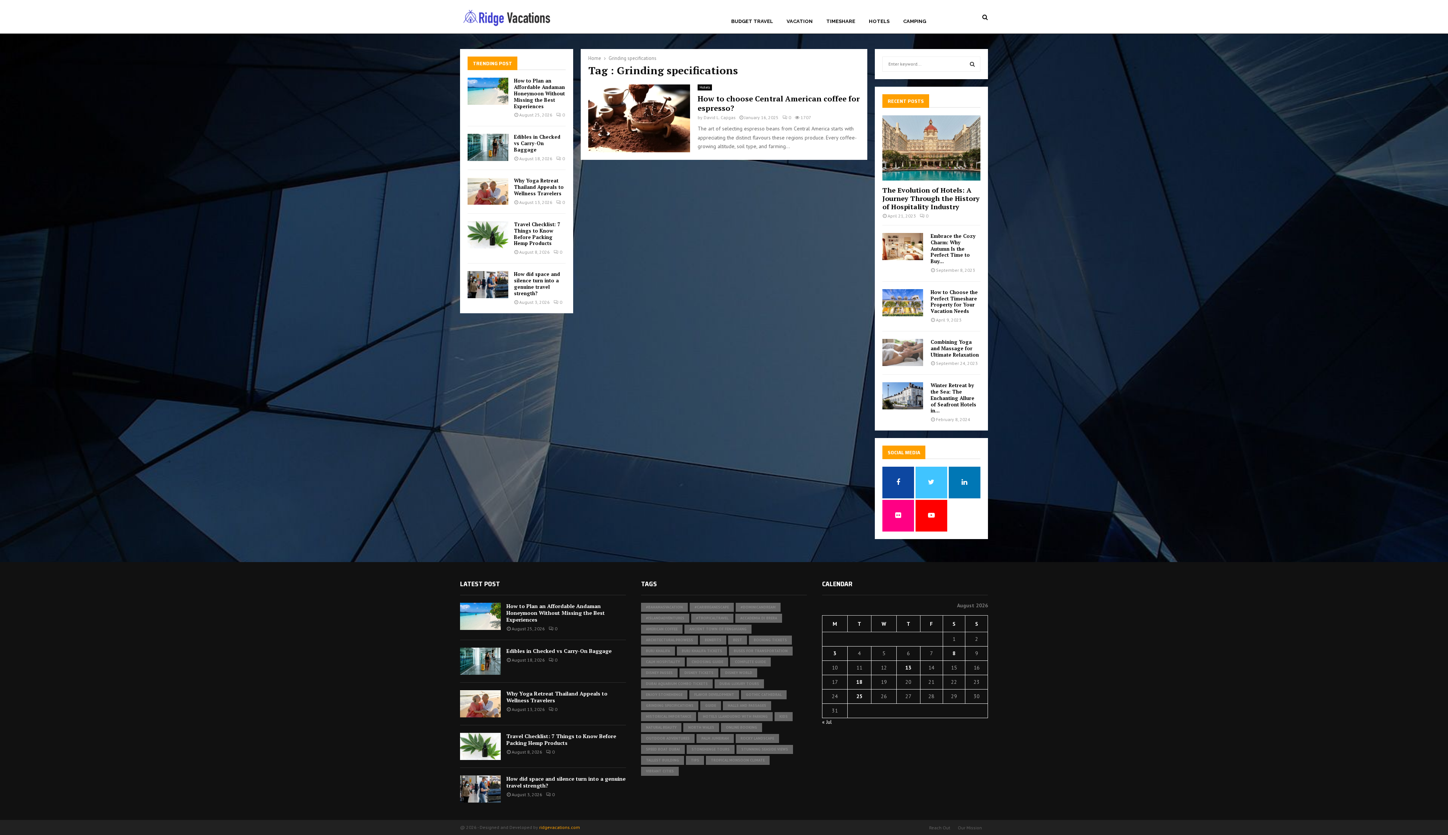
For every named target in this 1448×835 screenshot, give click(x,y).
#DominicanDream (758, 607)
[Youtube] (974, 17)
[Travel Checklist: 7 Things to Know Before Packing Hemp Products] (488, 234)
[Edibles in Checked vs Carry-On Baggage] (488, 147)
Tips (695, 760)
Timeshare (840, 21)
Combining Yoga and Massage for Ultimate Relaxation (955, 348)
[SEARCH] (972, 64)
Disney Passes (659, 672)
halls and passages (747, 705)
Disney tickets (698, 672)
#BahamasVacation (664, 607)
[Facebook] (947, 17)
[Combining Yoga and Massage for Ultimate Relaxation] (902, 352)
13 (908, 667)
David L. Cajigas (720, 117)
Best (737, 639)
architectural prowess (669, 639)
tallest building (662, 760)
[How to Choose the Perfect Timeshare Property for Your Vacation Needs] (902, 302)
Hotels (879, 21)
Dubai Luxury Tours (739, 683)
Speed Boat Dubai (663, 749)
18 (859, 682)
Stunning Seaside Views (764, 749)
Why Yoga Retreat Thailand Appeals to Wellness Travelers (539, 187)
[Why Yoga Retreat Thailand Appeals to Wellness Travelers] (488, 191)
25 (859, 696)
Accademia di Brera (758, 618)
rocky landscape (757, 738)
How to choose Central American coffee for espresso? (779, 103)
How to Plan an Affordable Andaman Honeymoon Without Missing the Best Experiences (539, 93)
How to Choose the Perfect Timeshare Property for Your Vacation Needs (954, 301)
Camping (914, 21)
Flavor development (714, 694)
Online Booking (741, 727)
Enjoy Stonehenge (664, 694)
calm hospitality (663, 661)
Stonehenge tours (711, 749)
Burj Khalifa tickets (702, 650)
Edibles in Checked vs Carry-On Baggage (537, 143)
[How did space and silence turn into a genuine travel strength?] (488, 284)
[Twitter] (955, 17)
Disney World (738, 672)
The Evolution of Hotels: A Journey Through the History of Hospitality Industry (931, 198)
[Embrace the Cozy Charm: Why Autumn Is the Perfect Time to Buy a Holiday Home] (902, 246)
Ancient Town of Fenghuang (718, 629)
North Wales (701, 727)
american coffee (662, 629)
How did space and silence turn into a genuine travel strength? (537, 284)
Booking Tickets (770, 639)
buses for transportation (761, 650)
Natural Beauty (661, 727)
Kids (783, 716)
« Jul (827, 722)
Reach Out (939, 827)
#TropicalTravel (712, 618)
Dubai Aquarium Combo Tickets (677, 683)
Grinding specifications (669, 705)
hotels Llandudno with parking (735, 716)
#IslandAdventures (665, 618)
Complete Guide (750, 661)
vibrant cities (660, 771)
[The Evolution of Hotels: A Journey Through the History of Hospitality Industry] (931, 148)
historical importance (668, 716)
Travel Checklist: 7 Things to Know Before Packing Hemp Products (537, 234)
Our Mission (970, 827)
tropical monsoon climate (738, 760)
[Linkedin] (964, 17)
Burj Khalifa (658, 650)
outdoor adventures (668, 738)
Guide (710, 705)
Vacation (800, 21)
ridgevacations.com (559, 827)
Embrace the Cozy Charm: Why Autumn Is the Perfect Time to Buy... (953, 249)
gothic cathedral (764, 694)
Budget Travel (752, 21)
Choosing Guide (707, 661)
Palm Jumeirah (715, 738)
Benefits (713, 639)
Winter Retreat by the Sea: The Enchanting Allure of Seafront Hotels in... (953, 398)
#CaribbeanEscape (712, 607)
